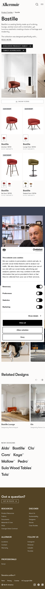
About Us (32, 513)
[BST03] (25, 138)
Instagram (31, 542)
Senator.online (7, 575)
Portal (3, 564)
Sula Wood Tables (16, 468)
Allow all (22, 323)
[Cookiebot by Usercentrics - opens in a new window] (32, 250)
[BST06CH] (31, 184)
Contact (4, 545)
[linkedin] (42, 585)
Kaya (18, 455)
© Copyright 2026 (27, 580)
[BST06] (25, 184)
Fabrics (3, 516)
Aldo (5, 448)
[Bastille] (33, 167)
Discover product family (15, 46)
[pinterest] (38, 585)
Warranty (4, 548)
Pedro (23, 461)
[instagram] (35, 585)
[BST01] (4, 138)
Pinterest (30, 545)
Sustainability (33, 516)
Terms (3, 580)
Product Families (7, 12)
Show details (33, 316)
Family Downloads (12, 50)
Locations (4, 542)
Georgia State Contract (9, 529)
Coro (6, 455)
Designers (32, 519)
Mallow (8, 461)
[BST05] (4, 184)
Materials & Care (7, 522)
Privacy (9, 580)
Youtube (30, 551)
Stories (31, 522)
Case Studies (33, 526)
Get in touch (8, 501)
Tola (5, 474)
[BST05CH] (9, 184)
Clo (31, 448)
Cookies (16, 580)
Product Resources (7, 513)
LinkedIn (30, 548)
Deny (22, 337)
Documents (5, 519)
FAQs (3, 526)
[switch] (39, 293)
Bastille (18, 448)
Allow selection (23, 330)
